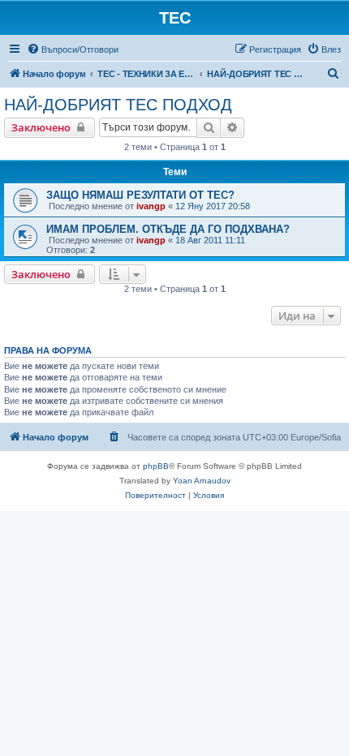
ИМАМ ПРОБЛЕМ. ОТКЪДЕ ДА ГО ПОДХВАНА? (168, 229)
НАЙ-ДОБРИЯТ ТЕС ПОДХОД (118, 105)
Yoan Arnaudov (202, 480)
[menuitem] (72, 49)
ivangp (151, 206)
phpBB (156, 466)
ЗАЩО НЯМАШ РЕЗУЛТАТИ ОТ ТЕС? (140, 195)
